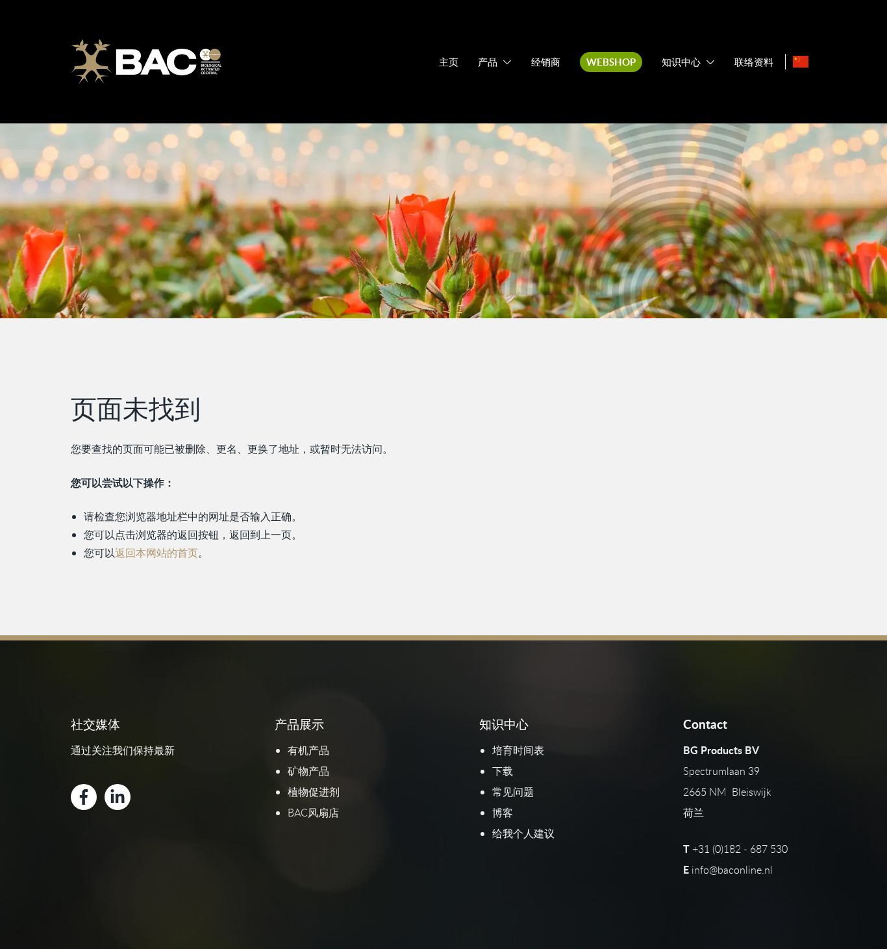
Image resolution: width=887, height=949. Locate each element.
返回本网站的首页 (156, 553)
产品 (487, 62)
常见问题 (513, 792)
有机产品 (308, 750)
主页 (448, 62)
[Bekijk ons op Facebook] (84, 797)
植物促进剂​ (314, 792)
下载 (502, 771)
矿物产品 (308, 771)
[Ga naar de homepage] (146, 61)
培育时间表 (518, 750)
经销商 (545, 62)
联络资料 (753, 62)
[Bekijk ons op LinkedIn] (118, 797)
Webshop (611, 62)
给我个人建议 (523, 833)
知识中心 (681, 62)
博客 (502, 812)
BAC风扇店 (313, 812)
